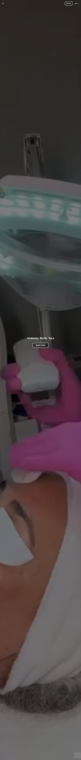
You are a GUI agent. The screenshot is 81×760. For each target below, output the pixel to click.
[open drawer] (3, 3)
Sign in (68, 3)
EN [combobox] (76, 4)
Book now (40, 345)
